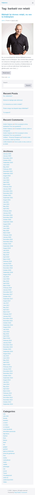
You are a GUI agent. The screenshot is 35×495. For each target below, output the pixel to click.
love (4, 455)
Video (5, 482)
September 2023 (8, 162)
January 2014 (7, 395)
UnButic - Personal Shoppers (11, 137)
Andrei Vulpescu (8, 124)
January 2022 (7, 189)
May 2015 (6, 360)
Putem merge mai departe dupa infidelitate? (15, 108)
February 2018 (7, 287)
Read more (7, 73)
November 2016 (8, 320)
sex (9, 77)
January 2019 (7, 263)
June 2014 (6, 384)
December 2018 (8, 265)
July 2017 (6, 303)
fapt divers (6, 433)
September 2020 (8, 221)
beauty (5, 418)
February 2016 (7, 340)
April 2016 (6, 336)
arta (4, 414)
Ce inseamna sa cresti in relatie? (12, 104)
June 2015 (6, 358)
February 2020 (7, 235)
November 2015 (8, 347)
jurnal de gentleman (9, 453)
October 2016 (7, 323)
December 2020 (8, 215)
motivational (6, 460)
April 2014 (6, 388)
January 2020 (7, 237)
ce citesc (5, 425)
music (5, 462)
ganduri (5, 449)
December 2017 (8, 292)
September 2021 (8, 197)
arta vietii (5, 416)
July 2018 (6, 276)
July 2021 (6, 202)
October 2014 (7, 375)
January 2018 (7, 290)
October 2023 (7, 160)
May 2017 (6, 307)
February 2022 (7, 186)
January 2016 (7, 342)
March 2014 (6, 391)
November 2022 (8, 171)
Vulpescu (4, 2)
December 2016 (8, 318)
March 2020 (6, 232)
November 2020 (8, 217)
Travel (5, 473)
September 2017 (8, 298)
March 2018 (6, 285)
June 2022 (6, 180)
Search (5, 82)
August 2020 (7, 224)
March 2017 (6, 312)
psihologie (6, 466)
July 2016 (6, 329)
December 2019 (8, 239)
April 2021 (6, 208)
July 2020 (6, 226)
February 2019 (7, 261)
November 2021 (8, 193)
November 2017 (8, 294)
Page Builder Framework (20, 492)
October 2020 (7, 219)
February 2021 (7, 211)
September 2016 (8, 325)
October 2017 (7, 296)
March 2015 (6, 364)
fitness (5, 440)
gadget (5, 447)
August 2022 (7, 175)
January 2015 (7, 369)
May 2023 (6, 167)
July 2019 (6, 250)
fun (4, 444)
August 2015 (7, 353)
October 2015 (7, 349)
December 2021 (8, 191)
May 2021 (6, 206)
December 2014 (8, 371)
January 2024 (7, 156)
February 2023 (7, 169)
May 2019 (6, 254)
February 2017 (7, 314)
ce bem (5, 422)
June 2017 (6, 305)
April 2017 (6, 309)
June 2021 (6, 204)
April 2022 (6, 182)
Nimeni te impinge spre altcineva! (12, 100)
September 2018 (8, 272)
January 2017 (7, 316)
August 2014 (7, 380)
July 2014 (6, 382)
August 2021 (7, 200)
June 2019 (6, 252)
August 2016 (7, 327)
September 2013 (8, 404)
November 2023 (8, 158)
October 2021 (7, 195)
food (4, 442)
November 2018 (8, 268)
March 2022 (6, 184)
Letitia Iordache (7, 142)
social (5, 471)
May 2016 (6, 334)
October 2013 (7, 402)
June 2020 (6, 228)
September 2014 (8, 378)
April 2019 (6, 257)
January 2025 (7, 153)
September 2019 (8, 246)
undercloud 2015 (8, 479)
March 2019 (6, 259)
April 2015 (6, 362)
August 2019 (7, 248)
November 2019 (8, 241)
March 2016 (6, 338)
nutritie (5, 464)
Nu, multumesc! (7, 96)
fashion (5, 436)
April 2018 (6, 283)
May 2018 (6, 281)
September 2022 (8, 173)
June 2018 (6, 279)
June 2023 (6, 164)
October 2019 (7, 243)
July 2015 (6, 356)
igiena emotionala (8, 451)
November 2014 (8, 373)
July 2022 (6, 178)
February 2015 (7, 367)
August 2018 (7, 274)
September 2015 (8, 351)
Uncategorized (7, 475)
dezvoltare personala (9, 431)
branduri (5, 420)
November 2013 (8, 399)
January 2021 (7, 213)
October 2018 (7, 270)
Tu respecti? (6, 112)
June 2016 (6, 331)
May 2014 (6, 386)
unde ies (5, 477)
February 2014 (7, 393)
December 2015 (8, 345)
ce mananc (6, 427)
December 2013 (8, 397)
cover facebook (7, 429)
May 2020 (6, 230)
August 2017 (7, 301)
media (5, 458)
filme (4, 438)
